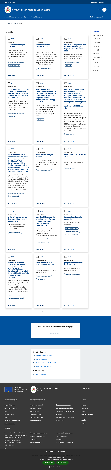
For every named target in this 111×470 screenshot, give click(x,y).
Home (8, 24)
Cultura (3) (96, 46)
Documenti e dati (10, 424)
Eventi (83, 423)
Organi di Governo (10, 405)
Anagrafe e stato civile (36, 405)
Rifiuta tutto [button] (62, 462)
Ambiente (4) (96, 39)
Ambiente (59, 414)
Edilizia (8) (96, 50)
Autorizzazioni (60, 420)
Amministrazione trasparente (64, 433)
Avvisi (12, 39)
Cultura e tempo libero (36, 408)
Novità (14, 24)
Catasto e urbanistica (36, 417)
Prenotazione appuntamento (38, 433)
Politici (6, 417)
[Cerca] (104, 10)
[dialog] (55, 459)
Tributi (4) (95, 70)
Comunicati (85, 408)
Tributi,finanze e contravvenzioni (65, 411)
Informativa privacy (61, 436)
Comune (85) (96, 42)
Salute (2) (95, 63)
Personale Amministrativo (12, 421)
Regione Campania (10, 2)
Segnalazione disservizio (37, 436)
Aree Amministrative (11, 408)
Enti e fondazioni (9, 414)
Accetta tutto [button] (48, 463)
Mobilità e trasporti (35, 421)
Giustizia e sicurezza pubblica (64, 408)
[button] (55, 467)
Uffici (6, 411)
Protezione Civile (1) (98, 58)
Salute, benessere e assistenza (65, 417)
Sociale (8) (96, 66)
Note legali (59, 439)
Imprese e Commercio (36, 414)
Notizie (84, 405)
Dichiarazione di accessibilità (64, 442)
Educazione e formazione (63, 405)
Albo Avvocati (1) (98, 35)
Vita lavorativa (34, 411)
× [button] (109, 450)
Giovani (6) (96, 53)
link (72, 459)
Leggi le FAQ (33, 439)
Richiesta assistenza (36, 442)
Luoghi (84, 420)
